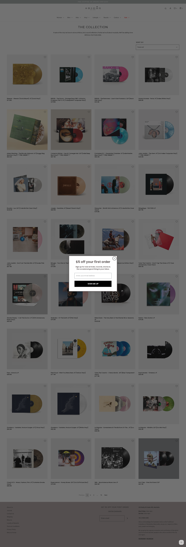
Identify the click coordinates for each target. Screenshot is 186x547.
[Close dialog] (114, 258)
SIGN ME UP (93, 283)
